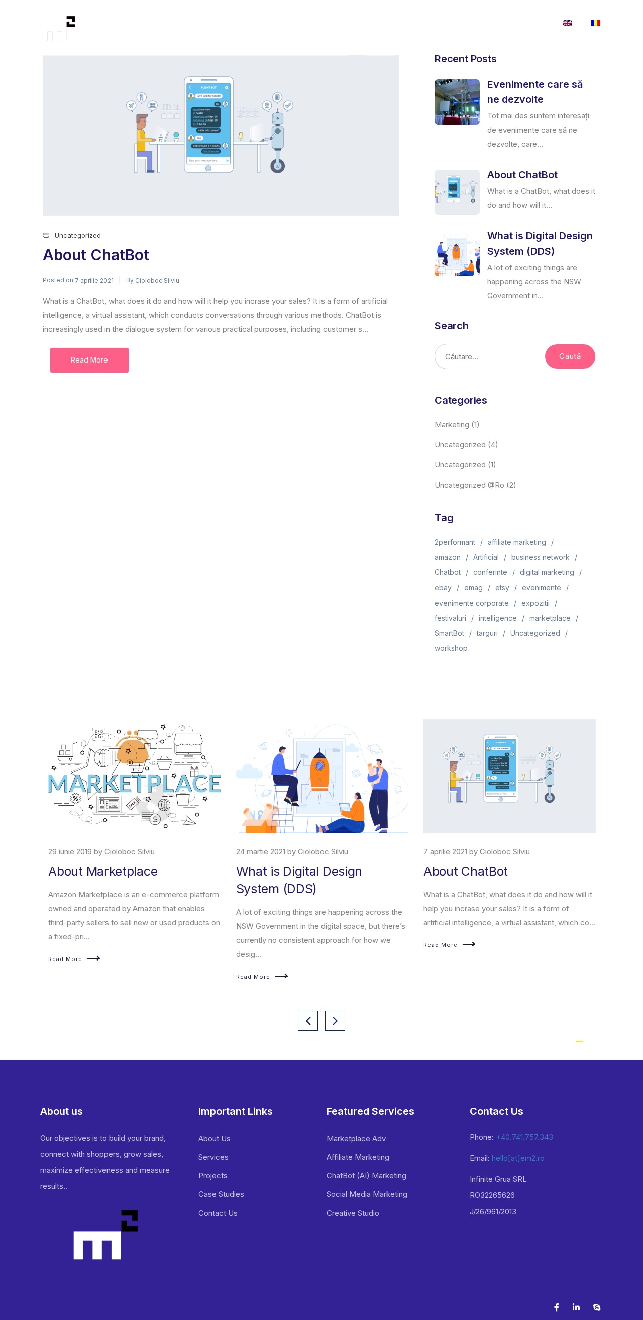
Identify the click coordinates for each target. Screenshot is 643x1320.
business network (540, 557)
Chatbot (448, 572)
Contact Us (218, 1213)
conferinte (490, 572)
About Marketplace (102, 871)
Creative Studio (353, 1213)
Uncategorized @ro (469, 485)
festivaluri (450, 618)
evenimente (541, 587)
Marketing (452, 424)
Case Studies (221, 1194)
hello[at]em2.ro (518, 1158)
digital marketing (547, 572)
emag (473, 587)
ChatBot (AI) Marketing (366, 1175)
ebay (443, 587)
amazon (448, 557)
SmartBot (449, 633)
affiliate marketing (517, 542)
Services (213, 1157)
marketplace (550, 618)
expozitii (535, 602)
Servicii (309, 23)
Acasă (209, 23)
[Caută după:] (515, 356)
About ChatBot (96, 255)
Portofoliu (366, 23)
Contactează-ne (515, 23)
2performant (455, 542)
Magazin (452, 23)
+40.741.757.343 (524, 1137)
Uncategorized (78, 235)
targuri (487, 633)
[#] (567, 25)
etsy (502, 587)
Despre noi (258, 23)
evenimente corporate (472, 602)
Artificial (486, 557)
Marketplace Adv (356, 1138)
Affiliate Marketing (358, 1157)
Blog (410, 23)
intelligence (498, 618)
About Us (214, 1138)
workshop (451, 648)
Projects (213, 1175)
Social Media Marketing (367, 1194)
